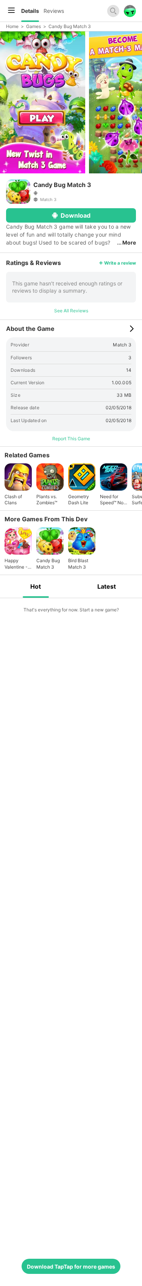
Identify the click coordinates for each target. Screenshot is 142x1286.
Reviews (54, 11)
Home (12, 26)
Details (30, 11)
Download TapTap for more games (71, 1266)
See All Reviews (71, 310)
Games (33, 26)
